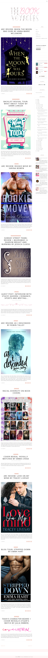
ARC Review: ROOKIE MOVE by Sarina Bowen (16, 167)
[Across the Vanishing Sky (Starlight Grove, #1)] (37, 69)
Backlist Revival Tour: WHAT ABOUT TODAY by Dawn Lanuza (15, 104)
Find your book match (39, 92)
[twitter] (39, 85)
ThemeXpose (21, 656)
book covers (16, 388)
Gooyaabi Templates (30, 656)
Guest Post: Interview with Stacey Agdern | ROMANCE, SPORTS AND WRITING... (16, 296)
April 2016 (38, 145)
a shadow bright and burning (15, 235)
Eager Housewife (40, 71)
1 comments (3, 93)
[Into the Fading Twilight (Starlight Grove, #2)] (37, 65)
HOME (36, 29)
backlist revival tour (16, 99)
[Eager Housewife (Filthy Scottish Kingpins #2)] (37, 73)
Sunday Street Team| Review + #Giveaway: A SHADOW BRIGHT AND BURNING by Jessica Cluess (16, 241)
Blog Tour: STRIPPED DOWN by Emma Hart (15, 550)
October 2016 (39, 107)
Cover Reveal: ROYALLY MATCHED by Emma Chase (16, 458)
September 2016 (39, 108)
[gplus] (41, 85)
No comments (3, 448)
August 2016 (39, 140)
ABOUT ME (37, 31)
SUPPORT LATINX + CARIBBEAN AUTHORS (41, 38)
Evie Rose (40, 72)
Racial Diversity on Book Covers (16, 392)
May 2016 (38, 144)
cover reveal (16, 454)
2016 (37, 103)
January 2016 (39, 149)
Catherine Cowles (41, 65)
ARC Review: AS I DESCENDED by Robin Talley (16, 324)
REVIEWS (37, 33)
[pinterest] (44, 85)
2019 (37, 99)
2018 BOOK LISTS (38, 36)
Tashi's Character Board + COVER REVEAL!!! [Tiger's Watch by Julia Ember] (16, 621)
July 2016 (38, 141)
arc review (15, 320)
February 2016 (39, 148)
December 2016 (39, 104)
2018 (37, 100)
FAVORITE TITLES (38, 34)
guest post (16, 291)
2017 (37, 102)
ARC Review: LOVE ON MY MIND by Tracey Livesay (16, 477)
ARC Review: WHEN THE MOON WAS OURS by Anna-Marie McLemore (16, 31)
